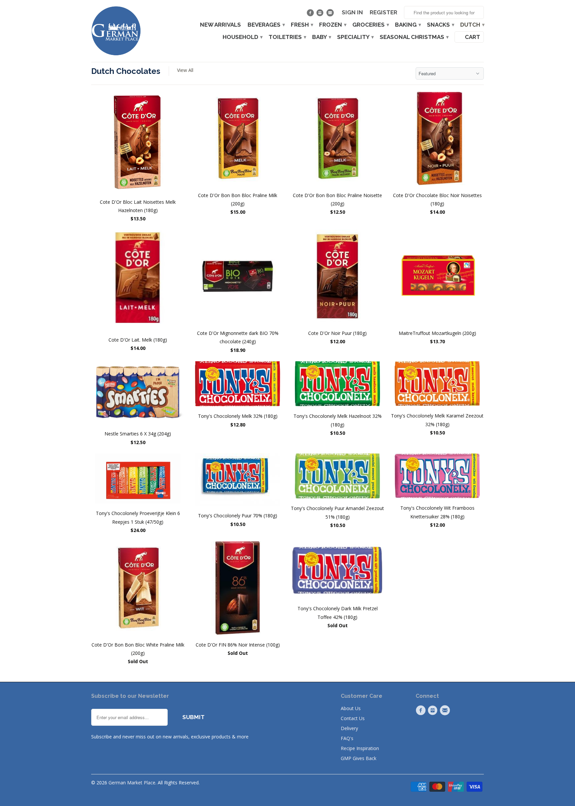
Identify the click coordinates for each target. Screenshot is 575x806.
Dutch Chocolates (125, 71)
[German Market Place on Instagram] (320, 14)
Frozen (332, 25)
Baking (407, 25)
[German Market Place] (116, 31)
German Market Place (131, 782)
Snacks (440, 25)
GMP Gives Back (358, 758)
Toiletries (287, 37)
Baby (321, 37)
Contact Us (353, 718)
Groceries (370, 25)
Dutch (472, 25)
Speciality (355, 37)
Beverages (266, 25)
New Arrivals (220, 25)
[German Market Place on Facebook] (310, 14)
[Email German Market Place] (330, 14)
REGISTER (383, 12)
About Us (351, 708)
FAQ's (347, 738)
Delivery (349, 728)
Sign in (352, 12)
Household (242, 37)
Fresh (301, 25)
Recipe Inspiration (360, 748)
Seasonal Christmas (414, 37)
